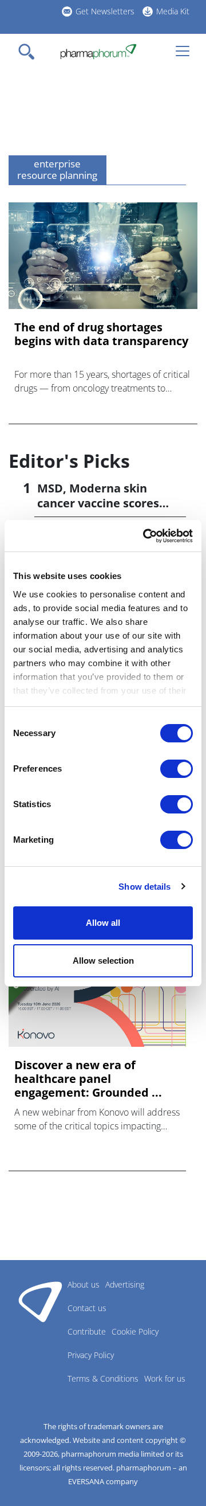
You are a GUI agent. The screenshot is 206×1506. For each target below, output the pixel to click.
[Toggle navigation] (30, 51)
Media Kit (172, 11)
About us (84, 1284)
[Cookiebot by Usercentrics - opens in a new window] (145, 536)
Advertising (124, 1284)
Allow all (103, 923)
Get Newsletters (105, 11)
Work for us (164, 1378)
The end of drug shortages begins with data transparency (101, 334)
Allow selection (103, 960)
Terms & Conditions (103, 1378)
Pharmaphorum (40, 1301)
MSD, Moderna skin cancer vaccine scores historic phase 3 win (98, 503)
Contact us (87, 1307)
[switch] (176, 769)
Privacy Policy (91, 1354)
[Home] (98, 51)
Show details (144, 886)
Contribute (87, 1331)
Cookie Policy (135, 1331)
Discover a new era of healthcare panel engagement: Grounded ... (88, 1079)
